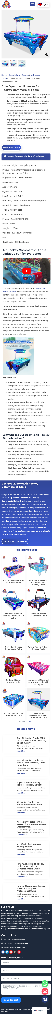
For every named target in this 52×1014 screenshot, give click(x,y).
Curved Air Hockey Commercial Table (13, 648)
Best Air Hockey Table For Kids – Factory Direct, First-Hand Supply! (31, 763)
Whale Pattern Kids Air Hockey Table (38, 648)
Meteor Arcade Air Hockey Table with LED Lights (13, 615)
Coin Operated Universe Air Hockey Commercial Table (38, 715)
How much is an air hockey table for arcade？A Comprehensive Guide (30, 866)
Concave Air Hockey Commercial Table (13, 714)
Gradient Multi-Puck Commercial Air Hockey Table (38, 582)
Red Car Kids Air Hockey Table (13, 681)
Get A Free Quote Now (15, 541)
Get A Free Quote (11, 147)
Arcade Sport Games (19, 75)
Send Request (11, 1000)
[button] (32, 4)
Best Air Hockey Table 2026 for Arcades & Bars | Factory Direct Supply (31, 740)
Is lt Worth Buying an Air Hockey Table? (29, 845)
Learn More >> (22, 751)
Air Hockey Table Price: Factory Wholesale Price (29, 803)
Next (31, 721)
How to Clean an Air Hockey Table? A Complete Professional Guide (31, 888)
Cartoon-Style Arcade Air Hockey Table (13, 581)
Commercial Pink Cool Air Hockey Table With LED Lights (38, 682)
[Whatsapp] (45, 983)
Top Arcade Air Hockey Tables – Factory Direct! (29, 783)
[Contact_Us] (45, 999)
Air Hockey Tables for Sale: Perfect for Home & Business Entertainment (31, 824)
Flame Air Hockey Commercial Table (38, 614)
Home (4, 75)
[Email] (45, 991)
